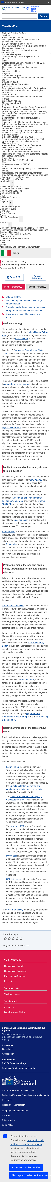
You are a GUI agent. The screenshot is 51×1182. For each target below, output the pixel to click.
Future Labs (11, 544)
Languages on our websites (15, 1111)
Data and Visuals (8, 209)
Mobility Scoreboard (9, 217)
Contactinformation (37, 277)
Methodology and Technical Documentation (20, 247)
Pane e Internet (27, 680)
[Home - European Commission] (14, 9)
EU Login (8, 981)
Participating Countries (10, 186)
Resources (7, 1100)
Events (3, 245)
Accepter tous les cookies (26, 1167)
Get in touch (7, 1049)
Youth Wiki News (12, 994)
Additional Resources (10, 197)
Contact (3, 199)
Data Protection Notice (14, 1012)
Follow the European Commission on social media (25, 1095)
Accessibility (8, 1054)
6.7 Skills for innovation (1, 53)
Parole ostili (11, 856)
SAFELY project (13, 879)
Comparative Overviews (11, 191)
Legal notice (7, 1125)
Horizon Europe (21, 717)
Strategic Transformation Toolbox (15, 238)
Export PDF (15, 277)
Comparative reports (9, 193)
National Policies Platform (12, 179)
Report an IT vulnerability (13, 1105)
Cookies (6, 1115)
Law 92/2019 (36, 480)
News (2, 195)
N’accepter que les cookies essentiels (30, 1175)
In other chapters (12, 287)
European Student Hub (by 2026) (15, 234)
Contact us (9, 1007)
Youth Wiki (5, 181)
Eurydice (4, 201)
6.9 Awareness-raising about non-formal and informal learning (50, 53)
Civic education (21, 520)
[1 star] (5, 938)
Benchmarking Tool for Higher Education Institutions (24, 230)
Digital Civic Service (11, 427)
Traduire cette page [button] (35, 9)
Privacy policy (8, 1120)
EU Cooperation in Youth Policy (14, 189)
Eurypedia (5, 211)
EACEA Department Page (14, 1063)
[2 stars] (7, 938)
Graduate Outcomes (9, 232)
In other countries (36, 287)
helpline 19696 (17, 826)
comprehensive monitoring (16, 384)
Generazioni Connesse (13, 606)
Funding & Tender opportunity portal (18, 1068)
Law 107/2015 (21, 339)
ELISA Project (12, 767)
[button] (27, 8)
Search (43, 16)
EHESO (3, 222)
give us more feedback (17, 945)
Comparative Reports (10, 207)
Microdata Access (8, 236)
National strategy (13, 297)
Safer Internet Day (14, 910)
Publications (6, 240)
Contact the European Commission (18, 1090)
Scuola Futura (8, 532)
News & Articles (7, 213)
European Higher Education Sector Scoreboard (22, 228)
